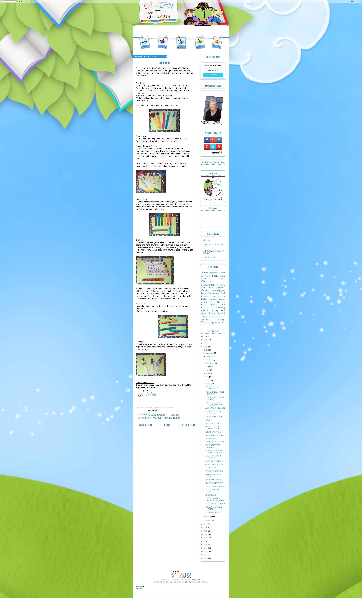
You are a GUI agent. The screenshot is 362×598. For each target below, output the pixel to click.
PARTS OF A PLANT (213, 423)
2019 (206, 531)
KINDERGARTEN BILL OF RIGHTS (213, 252)
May (207, 377)
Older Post (188, 425)
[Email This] (171, 415)
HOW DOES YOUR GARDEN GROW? (212, 427)
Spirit (208, 317)
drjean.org (139, 588)
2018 (206, 534)
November (210, 356)
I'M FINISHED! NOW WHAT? (213, 475)
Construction (147, 418)
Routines (205, 310)
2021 (206, 524)
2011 (206, 558)
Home (167, 425)
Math (160, 418)
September (210, 363)
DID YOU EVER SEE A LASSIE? (213, 508)
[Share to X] (175, 415)
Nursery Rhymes (209, 305)
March (208, 384)
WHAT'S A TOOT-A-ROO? (215, 504)
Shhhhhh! (206, 240)
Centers (204, 278)
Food (223, 293)
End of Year (206, 293)
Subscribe (213, 75)
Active (204, 272)
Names (212, 302)
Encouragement (218, 290)
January (209, 520)
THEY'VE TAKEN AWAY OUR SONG (214, 245)
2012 (206, 555)
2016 (206, 541)
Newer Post (145, 425)
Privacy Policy (197, 579)
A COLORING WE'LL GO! (215, 408)
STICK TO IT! (210, 468)
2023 (206, 346)
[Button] (213, 196)
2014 (206, 548)
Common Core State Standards (213, 286)
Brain (222, 275)
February (209, 516)
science (220, 322)
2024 (206, 343)
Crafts (204, 290)
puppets (166, 418)
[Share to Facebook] (177, 415)
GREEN (208, 420)
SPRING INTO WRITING (215, 442)
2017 (206, 538)
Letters (213, 298)
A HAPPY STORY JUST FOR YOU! (213, 457)
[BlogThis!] (173, 415)
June (207, 373)
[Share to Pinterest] (178, 415)
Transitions (205, 319)
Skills (177, 418)
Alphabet (213, 272)
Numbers (221, 302)
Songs (212, 313)
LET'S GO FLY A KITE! (213, 512)
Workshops (221, 319)
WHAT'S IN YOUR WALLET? (212, 491)
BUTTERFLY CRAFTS (213, 417)
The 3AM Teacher (187, 582)
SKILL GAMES (210, 495)
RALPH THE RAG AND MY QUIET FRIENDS (214, 404)
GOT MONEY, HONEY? (214, 464)
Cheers (222, 278)
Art (218, 272)
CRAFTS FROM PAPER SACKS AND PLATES (214, 451)
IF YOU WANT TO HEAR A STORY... (214, 398)
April (208, 380)
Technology (221, 317)
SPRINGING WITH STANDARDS (212, 446)
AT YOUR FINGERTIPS (214, 471)
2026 (206, 336)
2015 (206, 544)
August (208, 366)
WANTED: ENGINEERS (214, 483)
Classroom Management (208, 282)
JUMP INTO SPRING (213, 432)
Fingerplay (216, 293)
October (209, 360)
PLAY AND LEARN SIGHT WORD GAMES (214, 499)
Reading (172, 418)
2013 (206, 551)
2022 (206, 350)
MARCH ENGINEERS (213, 480)
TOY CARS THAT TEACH (215, 486)
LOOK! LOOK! (210, 438)
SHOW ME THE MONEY (214, 461)
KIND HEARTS (209, 257)
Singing (214, 310)
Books (215, 275)
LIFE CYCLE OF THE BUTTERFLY (213, 412)
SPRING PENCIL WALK (214, 435)
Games (155, 418)
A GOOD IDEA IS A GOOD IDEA (212, 387)
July (207, 370)
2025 (206, 340)
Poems (212, 307)
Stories (213, 316)
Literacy (222, 299)
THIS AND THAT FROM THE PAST (214, 393)
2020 (206, 527)
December (210, 353)
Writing (205, 322)
